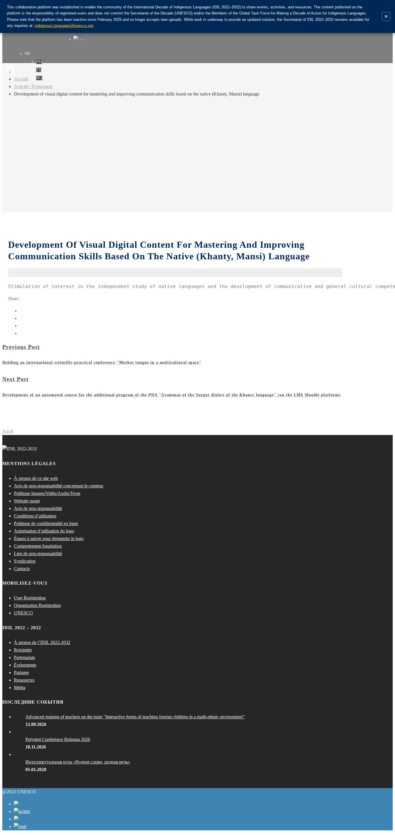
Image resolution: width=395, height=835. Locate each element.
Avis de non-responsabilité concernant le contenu (58, 485)
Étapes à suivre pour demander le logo (49, 538)
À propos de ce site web (36, 478)
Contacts (22, 568)
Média (19, 687)
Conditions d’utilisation (35, 515)
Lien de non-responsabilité (38, 553)
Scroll (7, 431)
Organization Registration (37, 605)
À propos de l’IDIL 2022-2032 (42, 642)
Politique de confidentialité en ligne (46, 523)
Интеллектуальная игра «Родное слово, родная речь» (77, 761)
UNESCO (23, 612)
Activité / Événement (33, 86)
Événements (25, 665)
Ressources (24, 680)
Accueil (21, 78)
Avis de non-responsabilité (38, 508)
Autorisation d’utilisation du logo (44, 530)
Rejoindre (23, 649)
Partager (21, 672)
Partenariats (24, 657)
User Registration (30, 597)
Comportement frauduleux (38, 546)
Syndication (25, 561)
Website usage (27, 500)
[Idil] (10, 417)
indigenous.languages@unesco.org (64, 25)
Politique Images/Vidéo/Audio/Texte (47, 493)
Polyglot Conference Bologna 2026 (57, 739)
